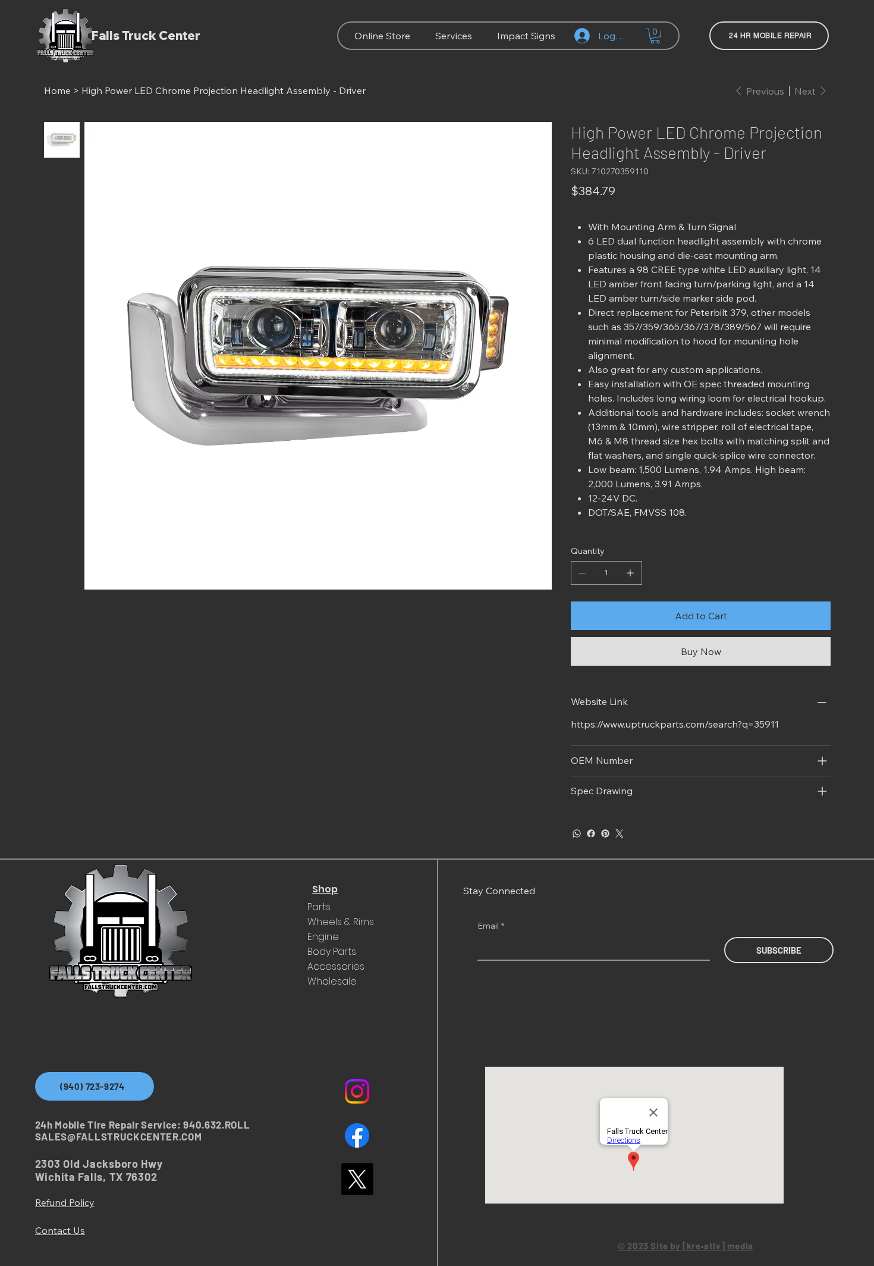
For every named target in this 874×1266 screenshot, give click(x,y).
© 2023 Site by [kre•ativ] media (685, 1245)
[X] (357, 1178)
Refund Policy (65, 1202)
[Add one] (630, 573)
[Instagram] (357, 1091)
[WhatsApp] (577, 833)
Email (490, 925)
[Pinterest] (605, 833)
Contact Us (60, 1230)
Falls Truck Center (146, 35)
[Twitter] (619, 833)
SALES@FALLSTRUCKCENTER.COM (118, 1136)
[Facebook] (591, 833)
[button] (655, 36)
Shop (325, 889)
